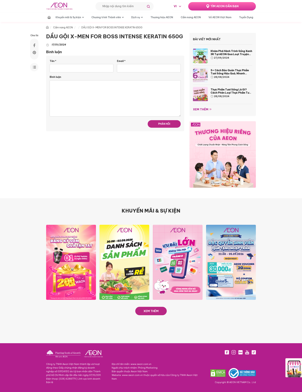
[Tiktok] (254, 352)
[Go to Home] (47, 27)
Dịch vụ (135, 17)
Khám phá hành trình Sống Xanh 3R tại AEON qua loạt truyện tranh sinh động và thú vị (231, 54)
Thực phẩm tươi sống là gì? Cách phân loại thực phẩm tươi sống (231, 92)
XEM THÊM (151, 311)
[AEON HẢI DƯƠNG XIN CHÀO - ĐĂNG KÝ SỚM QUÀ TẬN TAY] (71, 262)
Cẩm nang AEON (191, 17)
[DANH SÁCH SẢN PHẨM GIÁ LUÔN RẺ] (124, 262)
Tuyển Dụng (246, 17)
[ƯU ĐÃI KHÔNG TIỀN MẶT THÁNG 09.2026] (178, 262)
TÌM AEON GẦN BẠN (224, 6)
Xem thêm (200, 109)
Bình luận (55, 77)
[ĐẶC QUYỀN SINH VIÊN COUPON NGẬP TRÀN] (231, 262)
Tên (53, 61)
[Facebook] (227, 352)
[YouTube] (247, 352)
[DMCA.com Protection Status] (218, 373)
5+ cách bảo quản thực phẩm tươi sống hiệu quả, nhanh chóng (230, 73)
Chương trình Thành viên (106, 17)
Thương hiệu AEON (161, 17)
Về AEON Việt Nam (219, 17)
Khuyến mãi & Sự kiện (68, 17)
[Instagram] (234, 352)
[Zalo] (240, 352)
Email (121, 61)
